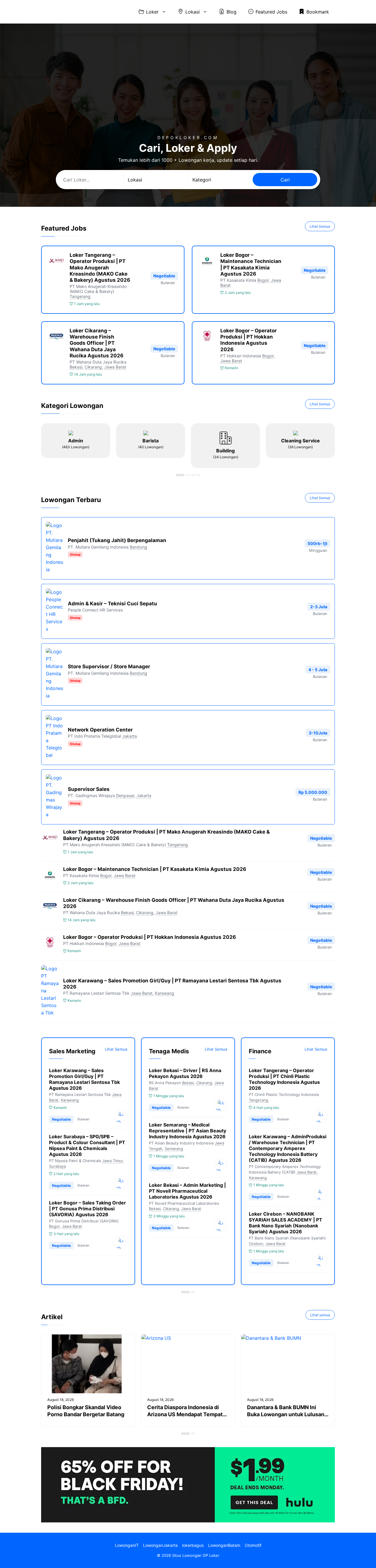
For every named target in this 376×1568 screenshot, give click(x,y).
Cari (285, 180)
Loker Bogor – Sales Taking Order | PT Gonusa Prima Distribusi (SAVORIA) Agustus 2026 (87, 1208)
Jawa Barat (115, 366)
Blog (231, 12)
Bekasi (76, 366)
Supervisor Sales (89, 789)
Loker (152, 12)
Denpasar (125, 795)
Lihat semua (320, 1315)
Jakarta (129, 736)
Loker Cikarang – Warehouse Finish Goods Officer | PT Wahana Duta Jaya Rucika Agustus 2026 (96, 343)
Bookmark (317, 12)
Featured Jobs (271, 12)
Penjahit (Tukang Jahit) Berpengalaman (117, 540)
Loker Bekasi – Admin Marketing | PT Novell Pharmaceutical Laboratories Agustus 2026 (187, 1191)
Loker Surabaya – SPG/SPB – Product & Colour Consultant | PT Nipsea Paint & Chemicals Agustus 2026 (87, 1145)
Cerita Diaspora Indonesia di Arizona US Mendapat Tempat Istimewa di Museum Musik (185, 1414)
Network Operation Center (100, 730)
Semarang (174, 1148)
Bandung (138, 546)
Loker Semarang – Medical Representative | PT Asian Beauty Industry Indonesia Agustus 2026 (187, 1130)
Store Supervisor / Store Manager (109, 666)
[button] (180, 475)
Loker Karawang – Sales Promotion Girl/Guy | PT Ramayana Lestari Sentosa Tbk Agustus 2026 (84, 1079)
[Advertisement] (188, 91)
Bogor (262, 280)
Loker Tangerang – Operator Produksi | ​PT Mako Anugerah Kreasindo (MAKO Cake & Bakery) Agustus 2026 (100, 267)
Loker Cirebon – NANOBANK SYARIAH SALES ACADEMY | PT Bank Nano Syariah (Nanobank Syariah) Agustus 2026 (285, 1222)
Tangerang (80, 296)
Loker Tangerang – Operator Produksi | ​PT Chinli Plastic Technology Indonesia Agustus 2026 (284, 1079)
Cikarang (93, 366)
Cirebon (256, 1243)
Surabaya (57, 1166)
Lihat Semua (320, 226)
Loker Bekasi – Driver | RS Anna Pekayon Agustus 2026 (185, 1073)
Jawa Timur (112, 1160)
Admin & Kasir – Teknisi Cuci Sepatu (112, 603)
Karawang (164, 993)
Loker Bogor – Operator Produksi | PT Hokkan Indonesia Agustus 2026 (248, 340)
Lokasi (192, 12)
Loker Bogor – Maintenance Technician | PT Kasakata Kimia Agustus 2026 (250, 264)
